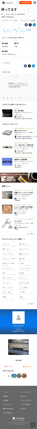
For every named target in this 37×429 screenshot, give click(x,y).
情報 (20, 298)
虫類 (23, 289)
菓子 (29, 260)
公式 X (24, 408)
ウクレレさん (10, 14)
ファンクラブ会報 (11, 270)
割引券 (11, 294)
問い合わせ (24, 396)
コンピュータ (6, 244)
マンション (5, 298)
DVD (4, 250)
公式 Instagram (7, 413)
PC (3, 246)
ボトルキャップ (26, 279)
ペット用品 (10, 289)
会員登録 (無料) (26, 2)
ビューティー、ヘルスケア (9, 258)
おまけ (20, 279)
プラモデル (13, 279)
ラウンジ (5, 392)
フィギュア (21, 250)
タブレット (7, 246)
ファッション (6, 282)
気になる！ (28, 366)
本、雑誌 (21, 273)
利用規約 (5, 400)
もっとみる (30, 303)
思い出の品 (12, 274)
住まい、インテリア (8, 287)
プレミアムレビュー (26, 392)
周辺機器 (13, 246)
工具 (27, 255)
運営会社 (5, 396)
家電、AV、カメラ (23, 244)
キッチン (21, 246)
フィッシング (11, 255)
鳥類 (26, 289)
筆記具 (4, 265)
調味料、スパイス (23, 260)
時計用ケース (27, 284)
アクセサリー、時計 (24, 282)
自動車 (20, 255)
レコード (7, 274)
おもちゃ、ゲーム (23, 249)
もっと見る (30, 233)
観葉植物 (28, 265)
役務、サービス (25, 298)
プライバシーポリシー (27, 400)
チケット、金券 (6, 292)
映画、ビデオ (6, 249)
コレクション (22, 277)
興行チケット (6, 294)
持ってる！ (10, 366)
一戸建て (11, 298)
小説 (26, 274)
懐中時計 (21, 284)
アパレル (5, 284)
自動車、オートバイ (24, 253)
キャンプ (5, 255)
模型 (4, 279)
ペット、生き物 (23, 287)
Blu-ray (7, 250)
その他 (20, 297)
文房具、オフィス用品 (8, 263)
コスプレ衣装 (22, 270)
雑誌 (23, 274)
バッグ (11, 284)
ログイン (16, 83)
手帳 (8, 265)
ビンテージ (27, 250)
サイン (4, 270)
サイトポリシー (7, 404)
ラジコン (8, 279)
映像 (25, 246)
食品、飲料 (22, 258)
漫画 (20, 274)
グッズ (11, 250)
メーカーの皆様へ (25, 404)
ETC (24, 255)
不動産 (4, 297)
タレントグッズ (6, 268)
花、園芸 (21, 263)
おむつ (20, 294)
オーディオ (29, 246)
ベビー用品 (22, 292)
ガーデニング (22, 265)
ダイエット (5, 260)
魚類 (20, 289)
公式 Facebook (9, 408)
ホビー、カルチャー (8, 277)
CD (3, 274)
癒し (10, 260)
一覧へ (24, 239)
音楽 (4, 273)
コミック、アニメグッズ (25, 268)
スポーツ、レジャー (8, 253)
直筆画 (27, 270)
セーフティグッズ (27, 294)
